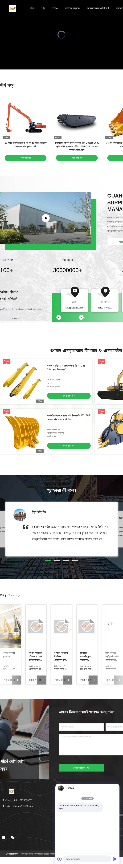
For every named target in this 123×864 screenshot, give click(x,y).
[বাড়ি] (13, 8)
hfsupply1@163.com (74, 308)
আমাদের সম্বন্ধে (72, 8)
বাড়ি (32, 8)
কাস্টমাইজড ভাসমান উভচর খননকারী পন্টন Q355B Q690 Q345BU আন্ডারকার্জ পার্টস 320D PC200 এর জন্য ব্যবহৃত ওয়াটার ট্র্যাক (77, 146)
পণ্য (43, 8)
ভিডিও (55, 8)
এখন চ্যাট (16, 318)
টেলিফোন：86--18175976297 (19, 800)
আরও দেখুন (15, 595)
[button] (48, 560)
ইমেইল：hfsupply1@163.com (19, 806)
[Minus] (115, 788)
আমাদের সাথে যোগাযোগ (98, 8)
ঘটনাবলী (119, 8)
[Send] (115, 858)
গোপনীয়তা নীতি (12, 854)
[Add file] (59, 858)
